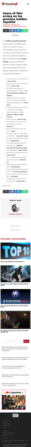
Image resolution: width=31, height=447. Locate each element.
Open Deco (5, 421)
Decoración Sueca (6, 423)
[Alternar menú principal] (27, 4)
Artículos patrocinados (7, 440)
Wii (25, 26)
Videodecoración (6, 430)
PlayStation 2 (7, 26)
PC (19, 25)
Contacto (15, 440)
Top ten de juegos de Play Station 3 (12, 261)
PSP (22, 26)
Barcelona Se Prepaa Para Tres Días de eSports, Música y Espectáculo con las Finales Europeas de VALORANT (15, 348)
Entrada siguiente (15, 230)
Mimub (4, 436)
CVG (8, 186)
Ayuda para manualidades (8, 432)
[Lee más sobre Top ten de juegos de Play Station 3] (15, 250)
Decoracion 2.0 (6, 420)
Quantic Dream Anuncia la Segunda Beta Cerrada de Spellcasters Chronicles (13, 367)
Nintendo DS (14, 25)
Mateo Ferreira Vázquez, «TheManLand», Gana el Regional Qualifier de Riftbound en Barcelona (15, 358)
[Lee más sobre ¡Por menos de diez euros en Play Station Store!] (15, 296)
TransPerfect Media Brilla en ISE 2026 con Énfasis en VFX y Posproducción (15, 384)
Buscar (26, 341)
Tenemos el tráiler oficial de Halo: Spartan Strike (14, 284)
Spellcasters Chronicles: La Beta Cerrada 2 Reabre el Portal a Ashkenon (15, 375)
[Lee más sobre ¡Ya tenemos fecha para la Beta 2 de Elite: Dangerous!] (15, 319)
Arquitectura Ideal (6, 425)
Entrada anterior (15, 226)
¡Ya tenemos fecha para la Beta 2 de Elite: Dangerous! (14, 331)
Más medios (5, 438)
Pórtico (4, 427)
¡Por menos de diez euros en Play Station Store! (14, 306)
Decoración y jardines (7, 434)
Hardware (6, 25)
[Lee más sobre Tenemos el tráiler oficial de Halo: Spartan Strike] (15, 273)
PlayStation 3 (16, 26)
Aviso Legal (19, 440)
